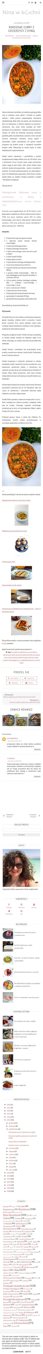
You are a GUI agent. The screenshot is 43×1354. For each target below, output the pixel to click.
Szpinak (5, 1302)
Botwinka (17, 1212)
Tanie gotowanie (27, 1305)
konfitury (16, 1257)
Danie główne (7, 1226)
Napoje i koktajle (29, 1267)
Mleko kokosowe (7, 1267)
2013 (9, 1176)
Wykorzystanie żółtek (9, 1320)
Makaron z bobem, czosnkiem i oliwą (21, 721)
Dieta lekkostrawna (27, 1229)
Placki (5, 1280)
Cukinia (25, 1221)
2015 (9, 1120)
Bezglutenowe (23, 652)
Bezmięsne (9, 36)
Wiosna (18, 1315)
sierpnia (12, 1151)
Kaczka (11, 1247)
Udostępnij (14, 678)
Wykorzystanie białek (19, 1318)
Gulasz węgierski (20, 1085)
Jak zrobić (7, 657)
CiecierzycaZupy (7, 1221)
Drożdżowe (28, 1231)
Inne (28, 1242)
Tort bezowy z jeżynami (22, 1060)
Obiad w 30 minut (9, 1273)
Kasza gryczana (17, 1249)
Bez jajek (14, 652)
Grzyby (24, 1236)
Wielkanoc (30, 1312)
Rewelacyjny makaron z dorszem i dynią (16, 500)
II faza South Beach (25, 1239)
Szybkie (14, 1302)
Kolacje (14, 657)
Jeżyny (5, 1247)
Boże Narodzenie (12, 1215)
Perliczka (14, 1275)
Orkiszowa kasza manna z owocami (26, 972)
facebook (9, 907)
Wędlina (21, 1312)
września (12, 1148)
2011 (9, 1182)
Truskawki (6, 1307)
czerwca (12, 1154)
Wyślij (30, 683)
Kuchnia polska (9, 1259)
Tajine (16, 1305)
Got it (28, 1352)
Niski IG (31, 657)
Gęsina (28, 1234)
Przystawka (7, 1291)
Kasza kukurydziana (21, 1252)
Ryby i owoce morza (11, 1294)
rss (21, 914)
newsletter (9, 914)
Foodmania (12, 738)
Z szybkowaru (7, 1323)
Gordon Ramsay (8, 1236)
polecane (25, 1281)
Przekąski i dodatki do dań (16, 1285)
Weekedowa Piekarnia (9, 1310)
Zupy (5, 1326)
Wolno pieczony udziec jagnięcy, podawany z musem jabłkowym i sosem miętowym (25, 1034)
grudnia (12, 1123)
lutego (11, 1167)
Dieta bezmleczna (23, 36)
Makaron (6, 1265)
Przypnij (15, 683)
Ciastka (18, 1218)
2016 (9, 1117)
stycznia (12, 1170)
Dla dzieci (6, 1231)
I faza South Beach (9, 1239)
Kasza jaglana (27, 1249)
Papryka (5, 1275)
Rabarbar (17, 1291)
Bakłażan (6, 1206)
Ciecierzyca (7, 655)
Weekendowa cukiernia (25, 1310)
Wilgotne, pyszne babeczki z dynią (14, 531)
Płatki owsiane (14, 1281)
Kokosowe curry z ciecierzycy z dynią (21, 1132)
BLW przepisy (7, 1212)
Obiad (35, 36)
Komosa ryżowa (7, 1257)
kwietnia (12, 1160)
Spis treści (16, 1297)
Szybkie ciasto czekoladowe (18, 1145)
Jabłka (35, 1242)
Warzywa (27, 1307)
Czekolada (7, 1223)
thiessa (11, 758)
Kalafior (18, 1247)
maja (11, 1157)
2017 (9, 1114)
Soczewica (6, 1297)
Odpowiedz (37, 749)
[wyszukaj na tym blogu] (40, 2)
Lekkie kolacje (23, 657)
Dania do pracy (17, 655)
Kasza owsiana (7, 1254)
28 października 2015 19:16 (14, 741)
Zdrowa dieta (21, 1323)
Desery (19, 1226)
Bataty (13, 1206)
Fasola (20, 1234)
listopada (12, 1126)
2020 (9, 1111)
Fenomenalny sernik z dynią (12, 585)
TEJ (5, 643)
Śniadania (7, 1305)
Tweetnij (30, 678)
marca (11, 1163)
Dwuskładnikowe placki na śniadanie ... (8, 720)
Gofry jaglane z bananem (34, 722)
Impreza (20, 1241)
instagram (21, 907)
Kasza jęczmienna (8, 1252)
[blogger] (34, 2)
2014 (9, 1173)
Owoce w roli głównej (25, 1273)
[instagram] (31, 2)
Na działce (18, 1267)
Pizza (36, 1278)
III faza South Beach (8, 1242)
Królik (23, 1257)
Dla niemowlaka (17, 1231)
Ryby (25, 1291)
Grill (16, 1237)
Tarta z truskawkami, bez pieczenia (26, 997)
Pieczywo (28, 1278)
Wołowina (6, 1318)
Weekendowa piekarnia (9, 1312)
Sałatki (25, 1294)
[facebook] (28, 2)
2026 (9, 1105)
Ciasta (6, 1218)
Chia (33, 1215)
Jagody (15, 1244)
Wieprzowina (7, 1315)
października (13, 1129)
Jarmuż (33, 1244)
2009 (9, 1188)
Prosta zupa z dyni (8, 562)
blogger (34, 907)
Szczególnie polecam (21, 38)
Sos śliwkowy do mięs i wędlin (25, 1021)
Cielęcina (17, 1221)
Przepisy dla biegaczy (10, 660)
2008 (9, 1191)
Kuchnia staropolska (25, 1259)
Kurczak (6, 1262)
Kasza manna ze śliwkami (17, 1142)
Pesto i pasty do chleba (12, 1278)
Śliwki (29, 1302)
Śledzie (22, 1302)
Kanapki (26, 1247)
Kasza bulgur (6, 1249)
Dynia (38, 655)
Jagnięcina (6, 1244)
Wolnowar (35, 1315)
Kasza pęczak (18, 1254)
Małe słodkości (24, 1265)
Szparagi (34, 1300)
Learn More (18, 1352)
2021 (9, 1108)
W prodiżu (16, 1307)
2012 (9, 1179)
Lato (15, 1262)
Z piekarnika (23, 1320)
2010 (9, 1185)
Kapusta (33, 1247)
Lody (36, 1262)
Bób (28, 1215)
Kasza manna (34, 1252)
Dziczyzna (13, 1234)
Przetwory (27, 1289)
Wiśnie (27, 1315)
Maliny (14, 1264)
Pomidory (6, 1283)
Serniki (35, 1294)
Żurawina (14, 1326)
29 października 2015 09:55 (14, 761)
